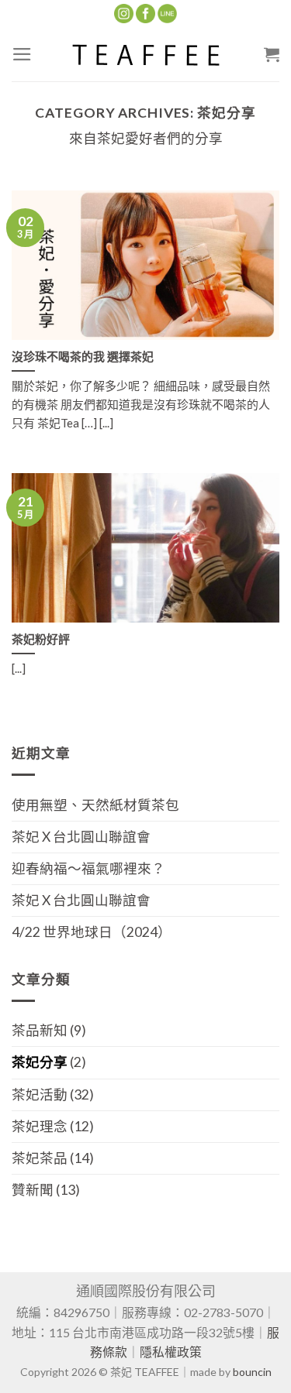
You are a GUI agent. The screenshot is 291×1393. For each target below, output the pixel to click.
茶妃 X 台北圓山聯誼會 (81, 837)
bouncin (252, 1371)
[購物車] (271, 54)
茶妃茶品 (40, 1158)
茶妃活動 (40, 1094)
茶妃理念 (40, 1126)
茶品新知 (40, 1030)
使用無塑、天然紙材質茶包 (95, 805)
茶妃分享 (40, 1062)
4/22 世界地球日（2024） (91, 932)
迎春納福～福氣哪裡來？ (88, 868)
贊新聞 (33, 1190)
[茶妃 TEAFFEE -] (145, 54)
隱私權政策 (171, 1351)
